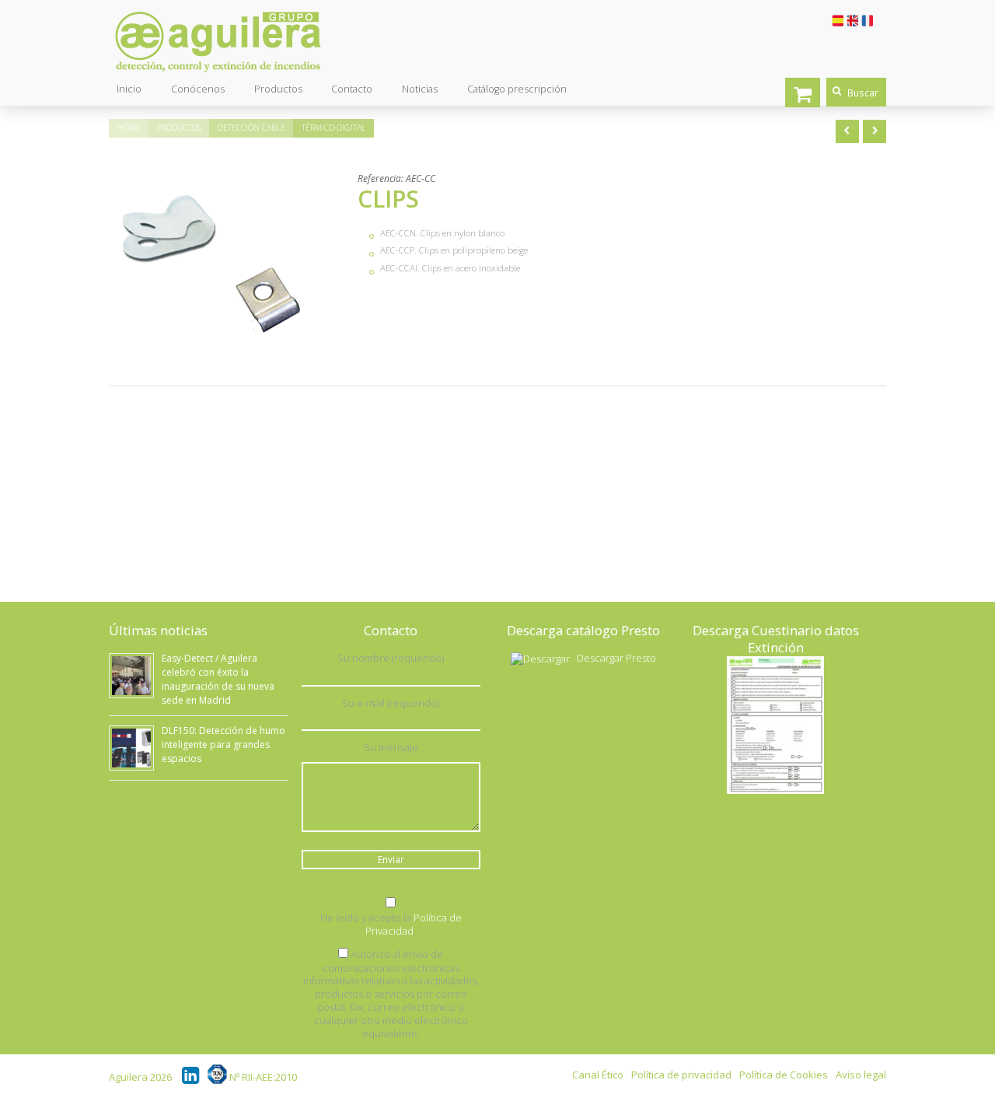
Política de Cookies (783, 1075)
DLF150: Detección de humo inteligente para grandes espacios (223, 744)
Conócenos (198, 89)
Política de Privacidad (413, 924)
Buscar (862, 92)
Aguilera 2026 (140, 1077)
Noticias (420, 89)
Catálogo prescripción (517, 89)
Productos (278, 89)
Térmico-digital (334, 127)
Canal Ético (597, 1075)
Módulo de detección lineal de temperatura (874, 131)
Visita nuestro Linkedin (191, 1074)
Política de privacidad (681, 1075)
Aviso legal (861, 1075)
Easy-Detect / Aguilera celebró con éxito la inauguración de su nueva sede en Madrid (218, 679)
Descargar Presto (616, 658)
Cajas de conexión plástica (847, 131)
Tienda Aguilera (802, 92)
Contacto (351, 89)
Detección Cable (251, 127)
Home (129, 127)
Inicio (129, 89)
